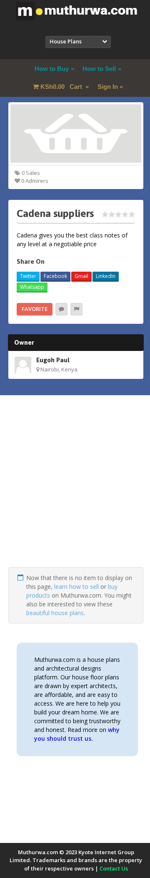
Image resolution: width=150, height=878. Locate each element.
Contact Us (114, 868)
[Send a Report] (76, 309)
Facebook (55, 276)
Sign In (108, 86)
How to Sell (99, 68)
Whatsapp (32, 286)
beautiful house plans (55, 613)
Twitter (28, 276)
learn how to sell (76, 586)
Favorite (35, 309)
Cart (62, 86)
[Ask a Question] (61, 309)
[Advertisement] (75, 492)
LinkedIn (105, 276)
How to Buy (52, 68)
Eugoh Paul (53, 359)
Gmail (81, 276)
